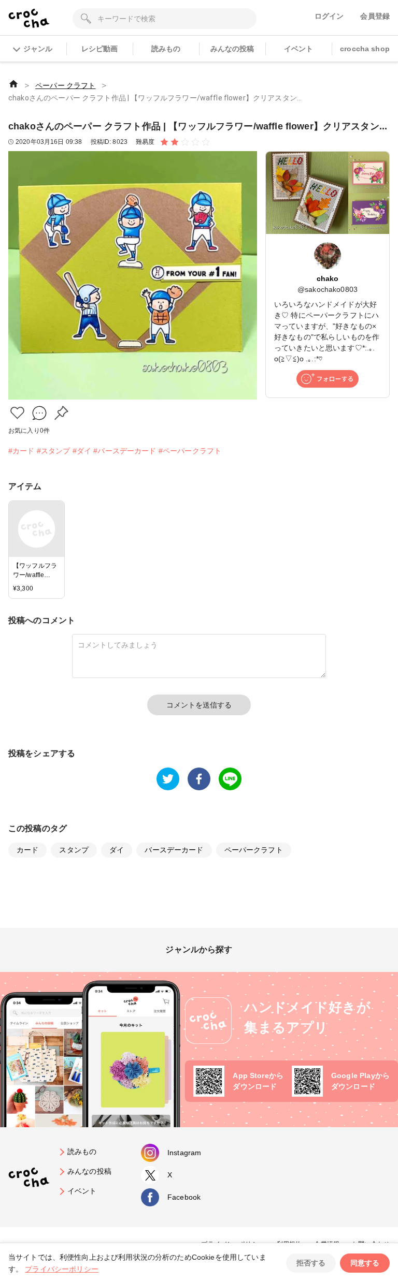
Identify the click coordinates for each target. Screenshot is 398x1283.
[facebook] (199, 779)
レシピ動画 (99, 49)
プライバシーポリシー (61, 1269)
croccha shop (365, 49)
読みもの (166, 49)
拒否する (310, 1263)
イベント (299, 49)
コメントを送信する (199, 705)
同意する (364, 1263)
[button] (17, 413)
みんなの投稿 (232, 49)
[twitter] (168, 779)
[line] (230, 779)
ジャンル (37, 49)
